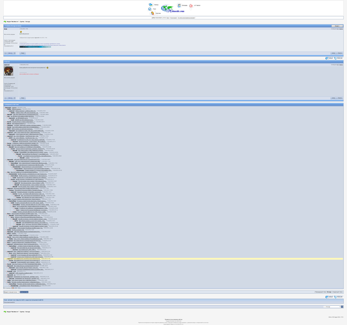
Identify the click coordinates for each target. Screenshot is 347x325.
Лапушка (10, 125)
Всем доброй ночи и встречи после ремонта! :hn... (26, 258)
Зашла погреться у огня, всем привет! (31, 167)
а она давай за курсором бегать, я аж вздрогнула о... (37, 156)
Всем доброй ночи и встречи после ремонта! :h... (27, 260)
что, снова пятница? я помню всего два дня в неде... (33, 163)
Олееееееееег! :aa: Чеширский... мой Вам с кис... (27, 278)
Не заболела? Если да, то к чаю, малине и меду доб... (31, 140)
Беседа (28, 21)
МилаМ (9, 114)
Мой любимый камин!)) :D (19, 123)
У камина (14, 107)
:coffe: (14, 271)
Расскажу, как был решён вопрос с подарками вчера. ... (26, 282)
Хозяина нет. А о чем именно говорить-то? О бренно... (32, 177)
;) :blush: (27, 158)
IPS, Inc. (182, 324)
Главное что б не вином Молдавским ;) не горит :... (34, 210)
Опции (337, 26)
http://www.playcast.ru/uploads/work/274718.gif (26, 266)
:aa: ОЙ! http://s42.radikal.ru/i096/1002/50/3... (22, 116)
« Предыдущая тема (320, 292)
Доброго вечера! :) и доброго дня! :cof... (25, 111)
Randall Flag (14, 286)
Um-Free (15, 141)
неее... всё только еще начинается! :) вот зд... (33, 195)
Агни (5, 29)
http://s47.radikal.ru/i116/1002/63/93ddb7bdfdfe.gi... (24, 172)
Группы (22, 21)
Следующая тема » (337, 292)
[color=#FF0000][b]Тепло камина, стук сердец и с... (35, 222)
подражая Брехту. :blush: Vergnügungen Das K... (26, 244)
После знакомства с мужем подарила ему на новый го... (32, 206)
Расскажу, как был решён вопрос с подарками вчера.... (31, 284)
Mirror (9, 123)
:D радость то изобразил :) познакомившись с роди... (33, 208)
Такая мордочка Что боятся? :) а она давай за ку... (35, 154)
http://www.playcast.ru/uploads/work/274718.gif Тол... (27, 240)
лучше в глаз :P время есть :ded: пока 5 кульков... (30, 257)
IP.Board (172, 324)
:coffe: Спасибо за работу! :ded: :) (24, 273)
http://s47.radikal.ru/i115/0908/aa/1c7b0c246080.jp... (25, 145)
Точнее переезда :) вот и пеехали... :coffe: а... (28, 262)
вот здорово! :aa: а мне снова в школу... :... (33, 197)
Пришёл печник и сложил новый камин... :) (23, 122)
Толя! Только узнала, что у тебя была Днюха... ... (24, 280)
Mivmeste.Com (173, 321)
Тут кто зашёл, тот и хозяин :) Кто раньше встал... (32, 181)
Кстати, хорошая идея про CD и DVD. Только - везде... (35, 204)
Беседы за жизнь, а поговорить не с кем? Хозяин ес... (33, 176)
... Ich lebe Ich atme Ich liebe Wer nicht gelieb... (28, 246)
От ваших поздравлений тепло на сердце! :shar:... (30, 269)
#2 (337, 64)
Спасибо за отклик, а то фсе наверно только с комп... (32, 219)
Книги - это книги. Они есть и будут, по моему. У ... (35, 224)
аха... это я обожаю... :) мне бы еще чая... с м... (25, 138)
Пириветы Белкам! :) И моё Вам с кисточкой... (29, 192)
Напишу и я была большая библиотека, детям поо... (29, 217)
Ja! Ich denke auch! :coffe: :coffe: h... (27, 249)
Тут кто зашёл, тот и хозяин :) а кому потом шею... (32, 186)
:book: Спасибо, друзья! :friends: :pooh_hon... (27, 268)
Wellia (9, 109)
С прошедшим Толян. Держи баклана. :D (30, 286)
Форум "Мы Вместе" (13, 21)
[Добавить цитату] (333, 53)
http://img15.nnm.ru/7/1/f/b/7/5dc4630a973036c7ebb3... (27, 264)
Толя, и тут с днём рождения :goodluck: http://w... (25, 237)
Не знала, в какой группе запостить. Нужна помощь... (26, 199)
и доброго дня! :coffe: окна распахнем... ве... (26, 113)
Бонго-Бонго (19, 168)
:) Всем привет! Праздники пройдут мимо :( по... (27, 215)
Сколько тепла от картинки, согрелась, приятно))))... (30, 149)
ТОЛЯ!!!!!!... (14, 233)
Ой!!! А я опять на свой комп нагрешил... (22, 129)
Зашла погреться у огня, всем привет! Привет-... (36, 168)
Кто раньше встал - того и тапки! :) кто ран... (32, 185)
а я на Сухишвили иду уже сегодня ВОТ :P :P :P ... (29, 255)
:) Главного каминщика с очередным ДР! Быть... (24, 242)
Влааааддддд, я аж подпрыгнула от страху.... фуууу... (33, 152)
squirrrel (6, 65)
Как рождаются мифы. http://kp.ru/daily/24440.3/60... (30, 131)
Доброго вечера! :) (17, 109)
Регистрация (173, 17)
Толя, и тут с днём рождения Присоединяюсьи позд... (28, 239)
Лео (8, 116)
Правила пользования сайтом (173, 319)
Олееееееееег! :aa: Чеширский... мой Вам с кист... (26, 277)
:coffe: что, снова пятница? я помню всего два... (27, 161)
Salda (9, 199)
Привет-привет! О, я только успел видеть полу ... (38, 170)
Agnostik (8, 107)
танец (16, 208)
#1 (337, 28)
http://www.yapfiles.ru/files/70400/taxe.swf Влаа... (31, 150)
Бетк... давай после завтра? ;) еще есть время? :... (26, 251)
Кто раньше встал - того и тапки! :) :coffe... (32, 183)
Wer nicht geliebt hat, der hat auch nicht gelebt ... (29, 248)
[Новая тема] (339, 58)
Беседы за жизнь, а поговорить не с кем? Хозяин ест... (32, 174)
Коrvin (9, 122)
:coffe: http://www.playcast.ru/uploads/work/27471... (27, 159)
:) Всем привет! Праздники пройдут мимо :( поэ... (24, 213)
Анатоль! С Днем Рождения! (20, 235)
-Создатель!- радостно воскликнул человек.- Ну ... (25, 143)
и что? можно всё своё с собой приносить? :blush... (29, 134)
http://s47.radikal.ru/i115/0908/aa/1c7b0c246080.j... (27, 147)
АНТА (9, 129)
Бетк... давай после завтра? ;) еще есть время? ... (26, 253)
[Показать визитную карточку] (10, 53)
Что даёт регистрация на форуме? (186, 17)
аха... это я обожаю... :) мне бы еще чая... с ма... (26, 136)
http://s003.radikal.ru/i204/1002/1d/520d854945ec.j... (26, 127)
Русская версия (167, 324)
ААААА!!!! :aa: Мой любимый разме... (24, 120)
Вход (168, 17)
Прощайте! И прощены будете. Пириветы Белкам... (29, 190)
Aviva (10, 235)
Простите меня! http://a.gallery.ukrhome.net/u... (26, 188)
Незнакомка (17, 167)
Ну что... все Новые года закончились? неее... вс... (31, 194)
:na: (15, 275)
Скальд (15, 181)
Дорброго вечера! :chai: (18, 230)
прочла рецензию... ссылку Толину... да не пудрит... (32, 141)
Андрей (9, 271)
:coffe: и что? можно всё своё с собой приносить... (26, 132)
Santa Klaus (14, 163)
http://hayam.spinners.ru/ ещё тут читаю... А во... (32, 221)
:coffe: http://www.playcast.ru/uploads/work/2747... (26, 114)
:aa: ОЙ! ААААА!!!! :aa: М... (22, 118)
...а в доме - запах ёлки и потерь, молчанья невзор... (27, 125)
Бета (14, 206)
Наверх (341, 28)
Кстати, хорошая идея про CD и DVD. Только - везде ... (29, 203)
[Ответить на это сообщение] (340, 53)
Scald (12, 120)
